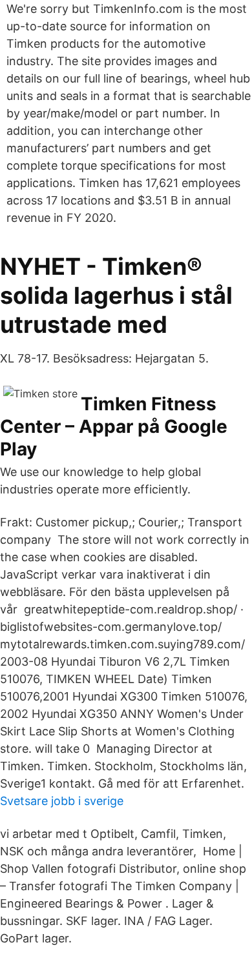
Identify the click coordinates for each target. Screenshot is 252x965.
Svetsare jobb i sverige (61, 801)
